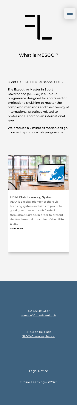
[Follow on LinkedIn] (32, 349)
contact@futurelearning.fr (38, 315)
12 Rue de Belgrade (38, 332)
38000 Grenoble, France (38, 336)
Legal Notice (38, 371)
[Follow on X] (56, 349)
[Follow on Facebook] (44, 349)
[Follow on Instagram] (20, 349)
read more (20, 226)
